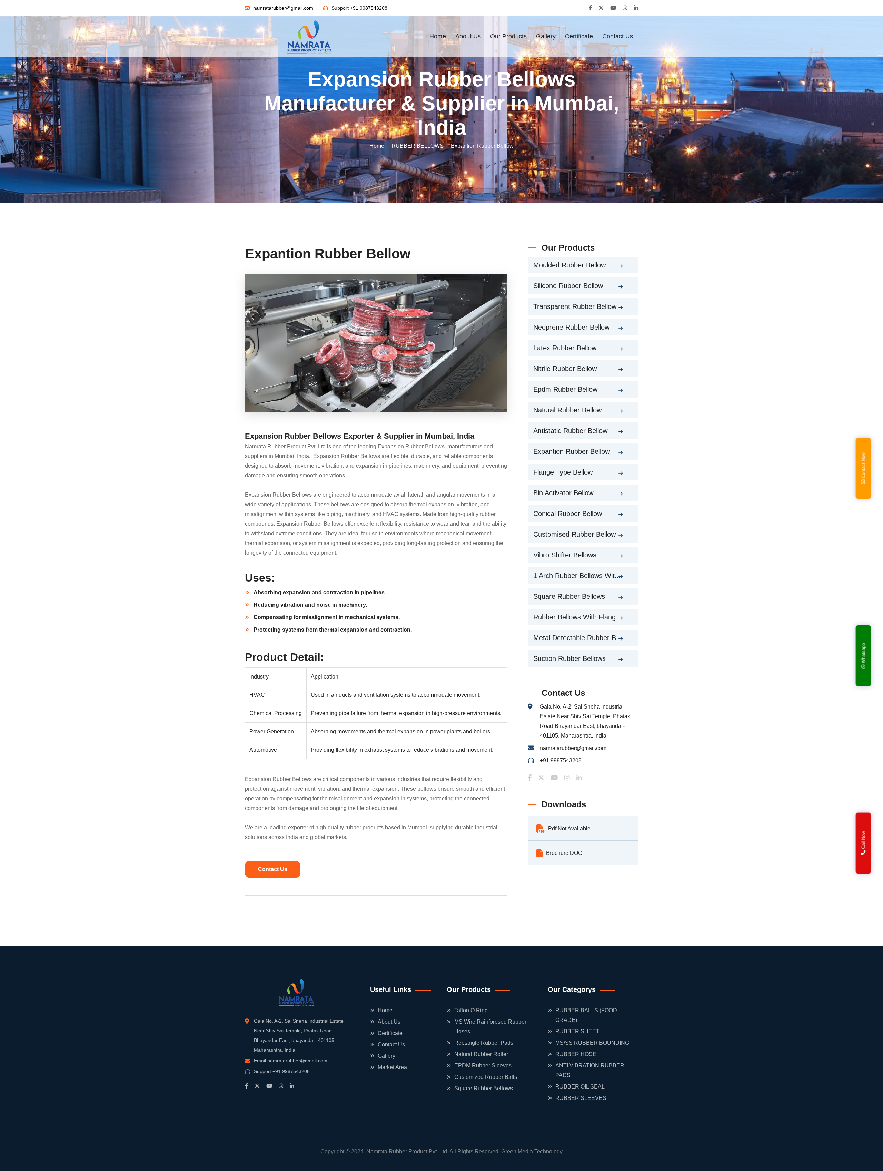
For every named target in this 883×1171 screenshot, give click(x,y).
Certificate (579, 36)
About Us (468, 36)
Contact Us (617, 36)
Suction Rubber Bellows (569, 658)
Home (437, 36)
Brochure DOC (564, 853)
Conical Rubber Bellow (567, 513)
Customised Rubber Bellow (574, 534)
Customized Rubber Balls (485, 1077)
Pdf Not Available (569, 828)
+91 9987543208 (368, 8)
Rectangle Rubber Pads (483, 1043)
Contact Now (863, 466)
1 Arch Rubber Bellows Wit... (577, 575)
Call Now (863, 840)
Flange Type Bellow (563, 472)
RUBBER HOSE (575, 1054)
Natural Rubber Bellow (567, 410)
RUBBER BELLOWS (417, 146)
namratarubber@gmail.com (283, 8)
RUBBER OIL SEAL (580, 1087)
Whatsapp (863, 654)
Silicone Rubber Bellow (568, 286)
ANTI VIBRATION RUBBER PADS (589, 1070)
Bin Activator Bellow (563, 493)
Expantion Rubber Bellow (571, 451)
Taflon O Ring (471, 1010)
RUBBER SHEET (577, 1031)
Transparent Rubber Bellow (574, 306)
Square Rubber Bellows (569, 596)
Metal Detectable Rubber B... (577, 638)
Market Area (392, 1067)
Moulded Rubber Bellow (569, 265)
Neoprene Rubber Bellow (571, 327)
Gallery (546, 36)
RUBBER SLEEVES (580, 1098)
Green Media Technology (532, 1151)
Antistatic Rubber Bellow (570, 431)
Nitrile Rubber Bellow (565, 368)
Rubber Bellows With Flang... (577, 617)
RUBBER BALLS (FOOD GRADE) (586, 1015)
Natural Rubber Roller (481, 1054)
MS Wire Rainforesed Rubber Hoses (490, 1026)
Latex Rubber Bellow (564, 348)
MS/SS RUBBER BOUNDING (592, 1043)
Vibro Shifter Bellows (564, 555)
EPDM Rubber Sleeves (483, 1065)
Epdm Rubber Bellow (565, 389)
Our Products (508, 36)
